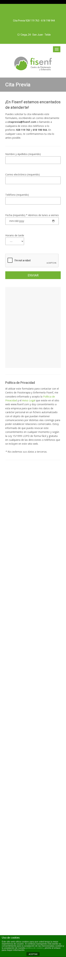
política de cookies (35, 948)
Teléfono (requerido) (17, 194)
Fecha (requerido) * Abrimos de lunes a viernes (32, 215)
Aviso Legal (28, 400)
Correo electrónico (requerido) (22, 174)
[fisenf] (33, 63)
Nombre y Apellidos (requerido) (23, 154)
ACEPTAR (33, 954)
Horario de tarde (14, 235)
